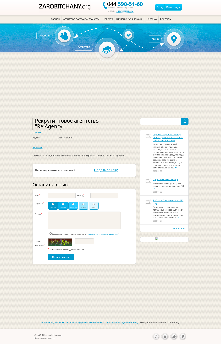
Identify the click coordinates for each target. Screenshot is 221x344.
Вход (160, 7)
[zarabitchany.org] (65, 7)
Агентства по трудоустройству (81, 19)
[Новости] (64, 36)
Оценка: (39, 203)
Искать (184, 121)
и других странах (124, 11)
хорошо (63, 207)
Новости (108, 19)
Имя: (38, 195)
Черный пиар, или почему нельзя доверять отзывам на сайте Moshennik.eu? (168, 137)
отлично (53, 207)
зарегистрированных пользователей (103, 234)
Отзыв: (39, 213)
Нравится (38, 147)
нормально (73, 207)
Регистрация (173, 7)
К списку (37, 132)
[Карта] (173, 39)
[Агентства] (107, 49)
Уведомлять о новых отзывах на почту (68, 234)
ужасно (93, 207)
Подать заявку (106, 170)
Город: (81, 195)
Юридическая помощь (129, 19)
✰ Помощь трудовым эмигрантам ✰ (85, 322)
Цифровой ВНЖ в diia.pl (165, 179)
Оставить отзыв (61, 257)
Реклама (151, 19)
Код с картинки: (40, 243)
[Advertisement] (111, 89)
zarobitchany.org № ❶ (53, 322)
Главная (55, 19)
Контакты (165, 19)
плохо (83, 207)
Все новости (178, 228)
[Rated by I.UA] (162, 239)
